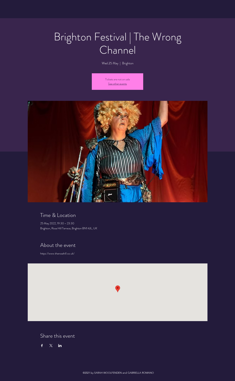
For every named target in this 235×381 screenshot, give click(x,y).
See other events (117, 84)
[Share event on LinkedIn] (60, 345)
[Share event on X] (51, 345)
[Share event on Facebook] (42, 345)
